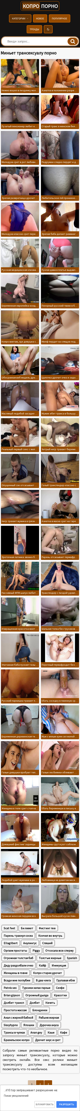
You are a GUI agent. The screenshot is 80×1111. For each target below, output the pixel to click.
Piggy (36, 950)
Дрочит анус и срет (48, 1040)
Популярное (59, 18)
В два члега (43, 980)
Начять (50, 1002)
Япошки (28, 1025)
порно (40, 6)
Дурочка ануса (49, 1025)
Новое (40, 18)
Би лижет (27, 928)
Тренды (34, 29)
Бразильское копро (17, 1040)
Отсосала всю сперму (59, 950)
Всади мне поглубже (17, 980)
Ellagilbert (11, 943)
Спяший (47, 943)
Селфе (60, 988)
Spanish (72, 958)
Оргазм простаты (15, 950)
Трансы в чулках (14, 1032)
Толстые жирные (50, 958)
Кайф (42, 965)
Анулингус (30, 943)
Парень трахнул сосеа (18, 935)
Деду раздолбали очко (18, 965)
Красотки (60, 995)
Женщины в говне (16, 973)
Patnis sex (10, 988)
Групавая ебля (65, 980)
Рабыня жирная (49, 1017)
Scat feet (9, 928)
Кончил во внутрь (50, 935)
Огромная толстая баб (18, 958)
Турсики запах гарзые (36, 988)
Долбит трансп (14, 1002)
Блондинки (39, 1010)
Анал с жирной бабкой (18, 1017)
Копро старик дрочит (47, 973)
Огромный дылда (36, 995)
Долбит (35, 1002)
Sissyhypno (11, 1025)
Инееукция (59, 965)
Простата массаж (15, 1010)
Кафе (63, 1032)
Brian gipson (12, 995)
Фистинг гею (47, 928)
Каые (51, 1032)
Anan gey (36, 1032)
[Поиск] (73, 41)
